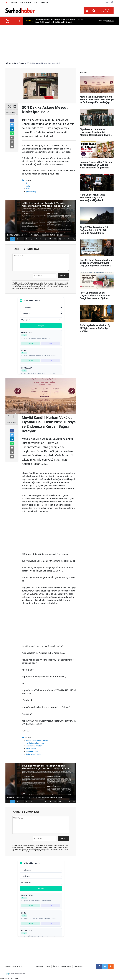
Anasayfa (39, 966)
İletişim (56, 966)
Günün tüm (106, 21)
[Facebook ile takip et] (99, 966)
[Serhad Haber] (20, 10)
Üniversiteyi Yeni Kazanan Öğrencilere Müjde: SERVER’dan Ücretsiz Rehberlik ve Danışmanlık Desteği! (58, 20)
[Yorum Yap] (12, 146)
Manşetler (14, 2)
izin (27, 183)
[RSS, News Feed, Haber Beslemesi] (111, 966)
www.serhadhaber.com (9, 978)
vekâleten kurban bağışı (35, 743)
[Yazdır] (12, 142)
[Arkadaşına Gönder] (12, 138)
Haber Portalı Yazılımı (17, 974)
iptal (28, 189)
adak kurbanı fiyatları (34, 746)
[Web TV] (106, 2)
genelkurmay (31, 192)
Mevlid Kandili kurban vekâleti (37, 740)
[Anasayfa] (6, 2)
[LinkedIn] (12, 129)
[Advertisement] (59, 42)
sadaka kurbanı (32, 751)
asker (28, 186)
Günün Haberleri (25, 2)
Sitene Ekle (44, 2)
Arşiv (35, 2)
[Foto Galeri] (112, 2)
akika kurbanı (31, 749)
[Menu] (87, 10)
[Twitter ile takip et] (105, 966)
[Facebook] (12, 120)
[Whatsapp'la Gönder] (12, 133)
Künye (48, 966)
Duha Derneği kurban (34, 754)
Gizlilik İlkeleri (66, 966)
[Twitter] (12, 125)
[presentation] (14, 20)
